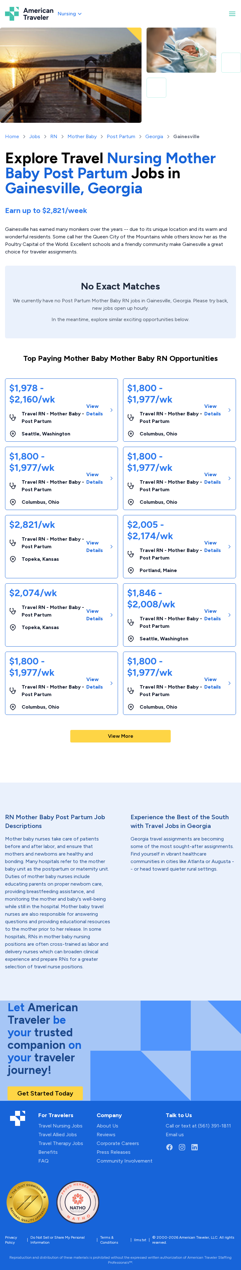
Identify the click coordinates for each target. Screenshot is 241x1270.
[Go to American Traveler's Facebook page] (169, 1147)
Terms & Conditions (109, 1240)
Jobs (34, 136)
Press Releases (114, 1152)
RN (53, 136)
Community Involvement (125, 1161)
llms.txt (140, 1240)
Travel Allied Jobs (57, 1134)
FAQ (43, 1161)
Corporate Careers (118, 1143)
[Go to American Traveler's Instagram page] (182, 1147)
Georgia (154, 136)
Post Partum (121, 136)
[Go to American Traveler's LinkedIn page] (194, 1147)
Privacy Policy (11, 1240)
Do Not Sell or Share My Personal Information (57, 1240)
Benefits (48, 1152)
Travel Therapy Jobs (60, 1143)
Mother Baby (82, 136)
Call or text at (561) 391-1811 (198, 1126)
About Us (107, 1126)
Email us (175, 1134)
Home (12, 136)
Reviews (106, 1134)
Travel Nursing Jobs (60, 1126)
